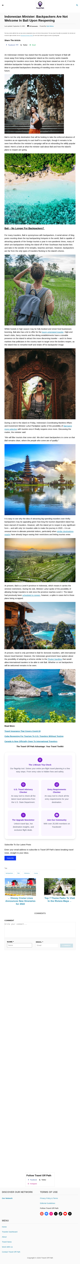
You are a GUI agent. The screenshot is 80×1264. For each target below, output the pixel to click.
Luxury (36, 873)
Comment (9, 920)
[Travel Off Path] (40, 5)
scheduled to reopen (31, 595)
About (4, 1237)
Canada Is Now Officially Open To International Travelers (30, 741)
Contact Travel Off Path (11, 1252)
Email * (39, 942)
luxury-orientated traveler (53, 332)
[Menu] (3, 5)
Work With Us (7, 1247)
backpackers (9, 873)
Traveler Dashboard (9, 1232)
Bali (18, 873)
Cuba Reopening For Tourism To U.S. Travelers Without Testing (33, 736)
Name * (10, 942)
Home (4, 1227)
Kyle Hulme (50, 26)
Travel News (7, 1242)
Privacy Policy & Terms (49, 1198)
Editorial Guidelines (47, 1203)
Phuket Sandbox (55, 659)
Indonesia (27, 873)
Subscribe (10, 858)
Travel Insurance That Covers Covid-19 (22, 731)
